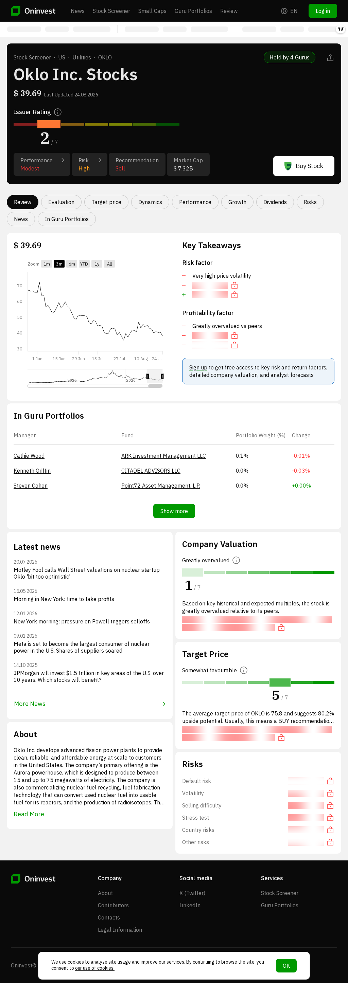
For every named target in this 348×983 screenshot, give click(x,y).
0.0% (242, 470)
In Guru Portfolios (67, 219)
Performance (195, 202)
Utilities (81, 57)
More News (30, 704)
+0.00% (301, 485)
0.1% (242, 455)
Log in (323, 10)
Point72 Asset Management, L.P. (160, 485)
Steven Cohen (31, 485)
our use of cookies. (95, 968)
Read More (29, 814)
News (78, 10)
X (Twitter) (192, 893)
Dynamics (150, 202)
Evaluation (61, 202)
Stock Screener (111, 10)
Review (229, 10)
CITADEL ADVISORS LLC (150, 470)
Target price (106, 202)
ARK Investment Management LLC (163, 455)
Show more (174, 511)
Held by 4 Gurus (289, 57)
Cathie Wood (29, 455)
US (61, 57)
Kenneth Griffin (32, 470)
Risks (310, 202)
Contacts (109, 917)
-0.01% (301, 455)
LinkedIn (190, 905)
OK (286, 965)
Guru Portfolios (193, 10)
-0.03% (301, 470)
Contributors (113, 905)
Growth (237, 202)
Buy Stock (309, 166)
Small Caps (152, 10)
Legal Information (120, 929)
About (105, 893)
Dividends (275, 202)
